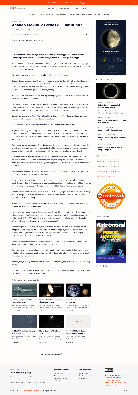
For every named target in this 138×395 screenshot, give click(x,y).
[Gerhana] (98, 14)
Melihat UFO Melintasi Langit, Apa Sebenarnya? (23, 332)
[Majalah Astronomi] (46, 14)
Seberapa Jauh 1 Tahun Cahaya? (110, 130)
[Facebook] (42, 382)
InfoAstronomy (84, 373)
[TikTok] (29, 382)
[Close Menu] (134, 3)
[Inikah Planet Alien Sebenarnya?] (78, 290)
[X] (18, 382)
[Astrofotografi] (87, 14)
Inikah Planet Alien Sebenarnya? (73, 301)
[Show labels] (106, 176)
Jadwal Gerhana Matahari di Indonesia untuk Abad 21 (109, 106)
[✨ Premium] (33, 14)
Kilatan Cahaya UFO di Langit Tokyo (50, 332)
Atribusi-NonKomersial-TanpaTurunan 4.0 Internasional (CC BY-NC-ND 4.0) (115, 382)
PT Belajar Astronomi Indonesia (31, 391)
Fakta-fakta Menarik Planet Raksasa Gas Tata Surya (112, 121)
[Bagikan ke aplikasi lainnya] (42, 41)
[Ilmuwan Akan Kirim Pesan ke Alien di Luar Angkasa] (51, 290)
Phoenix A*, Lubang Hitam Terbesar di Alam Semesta (112, 138)
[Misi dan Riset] (74, 14)
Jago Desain (70, 391)
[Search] (126, 8)
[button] (123, 8)
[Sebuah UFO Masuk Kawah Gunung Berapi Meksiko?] (78, 321)
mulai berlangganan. (81, 3)
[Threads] (35, 382)
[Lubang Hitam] (110, 135)
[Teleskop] (107, 14)
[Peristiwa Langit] (61, 14)
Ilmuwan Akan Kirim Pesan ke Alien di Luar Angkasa (50, 301)
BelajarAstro (83, 378)
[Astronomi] (109, 127)
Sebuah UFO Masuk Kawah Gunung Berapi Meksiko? (76, 332)
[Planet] (109, 117)
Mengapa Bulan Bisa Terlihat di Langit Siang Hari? (110, 148)
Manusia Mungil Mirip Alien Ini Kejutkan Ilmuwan (24, 301)
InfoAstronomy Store (86, 376)
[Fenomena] (110, 102)
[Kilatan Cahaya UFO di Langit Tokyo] (51, 321)
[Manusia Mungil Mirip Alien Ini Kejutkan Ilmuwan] (24, 290)
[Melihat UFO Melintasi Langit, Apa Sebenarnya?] (24, 321)
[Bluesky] (23, 382)
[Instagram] (13, 382)
